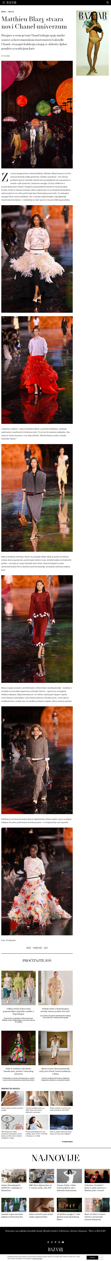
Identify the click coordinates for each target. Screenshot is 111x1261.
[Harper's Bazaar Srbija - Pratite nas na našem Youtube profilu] (63, 1242)
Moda (3, 12)
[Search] (107, 2)
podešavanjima (37, 1258)
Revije (11, 12)
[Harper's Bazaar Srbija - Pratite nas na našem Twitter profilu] (52, 1242)
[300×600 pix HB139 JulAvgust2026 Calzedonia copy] (92, 43)
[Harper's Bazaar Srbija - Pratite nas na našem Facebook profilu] (48, 1242)
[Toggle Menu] (3, 2)
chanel (28, 948)
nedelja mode (37, 948)
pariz (45, 948)
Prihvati (92, 1257)
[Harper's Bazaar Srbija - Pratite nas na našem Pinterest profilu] (55, 1242)
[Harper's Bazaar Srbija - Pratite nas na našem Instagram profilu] (59, 1242)
